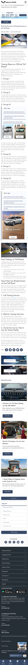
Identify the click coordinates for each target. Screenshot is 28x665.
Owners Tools (6, 567)
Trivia (4, 518)
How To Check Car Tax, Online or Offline (13, 196)
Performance (6, 522)
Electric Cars (6, 514)
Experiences (5, 559)
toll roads (14, 297)
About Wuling (6, 563)
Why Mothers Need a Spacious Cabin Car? (14, 111)
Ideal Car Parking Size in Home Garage (13, 121)
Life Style (10, 5)
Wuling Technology (7, 507)
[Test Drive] (17, 661)
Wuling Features (7, 511)
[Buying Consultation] (10, 661)
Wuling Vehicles (6, 550)
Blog (6, 5)
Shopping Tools (6, 554)
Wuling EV (5, 571)
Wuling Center (5, 615)
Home (2, 5)
